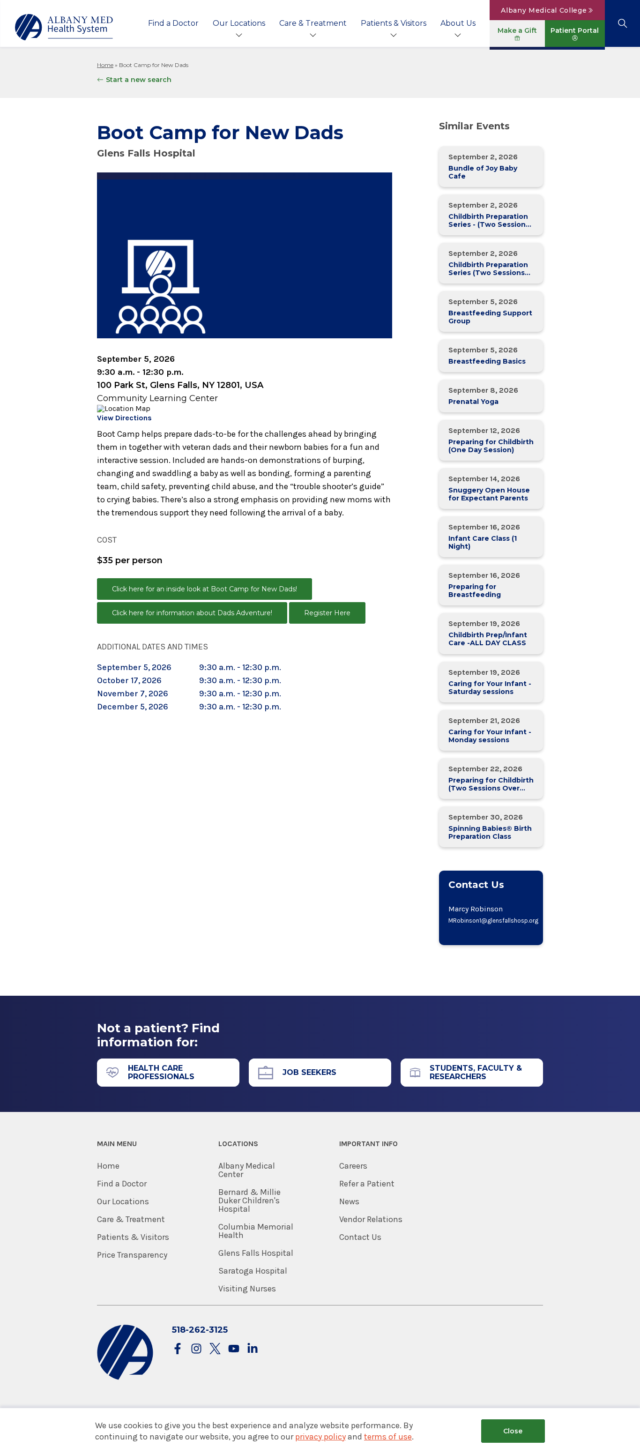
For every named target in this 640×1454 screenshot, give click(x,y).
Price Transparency (132, 1255)
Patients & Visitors (393, 23)
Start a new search (138, 79)
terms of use (388, 1437)
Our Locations (239, 23)
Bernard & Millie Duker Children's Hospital (249, 1200)
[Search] (622, 23)
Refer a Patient (366, 1183)
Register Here (327, 613)
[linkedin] (252, 1349)
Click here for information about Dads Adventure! (192, 613)
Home (105, 64)
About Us (458, 23)
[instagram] (196, 1349)
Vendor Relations (370, 1219)
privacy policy (320, 1437)
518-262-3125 (200, 1330)
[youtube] (233, 1349)
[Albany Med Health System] (64, 27)
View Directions (124, 417)
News (349, 1201)
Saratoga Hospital (252, 1271)
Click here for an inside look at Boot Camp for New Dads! (204, 589)
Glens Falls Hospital (255, 1253)
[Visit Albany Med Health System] (125, 1377)
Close (512, 1431)
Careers (353, 1166)
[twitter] (215, 1349)
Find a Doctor (173, 23)
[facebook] (177, 1349)
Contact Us (360, 1237)
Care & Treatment (313, 23)
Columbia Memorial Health (255, 1231)
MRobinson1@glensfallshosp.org (491, 920)
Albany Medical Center (246, 1170)
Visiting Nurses (247, 1288)
